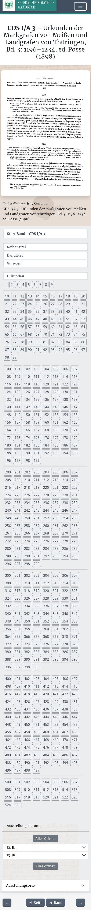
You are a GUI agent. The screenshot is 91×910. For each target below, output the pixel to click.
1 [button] (6, 284)
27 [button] (53, 303)
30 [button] (75, 303)
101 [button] (17, 369)
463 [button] (74, 732)
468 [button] (46, 739)
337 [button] (55, 606)
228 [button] (46, 495)
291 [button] (36, 556)
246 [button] (65, 510)
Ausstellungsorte (20, 885)
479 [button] (74, 747)
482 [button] (27, 755)
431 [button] (74, 701)
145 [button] (55, 407)
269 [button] (55, 533)
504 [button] (46, 782)
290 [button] (27, 556)
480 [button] (8, 755)
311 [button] (36, 583)
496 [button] (8, 770)
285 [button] (55, 548)
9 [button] (52, 284)
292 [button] (46, 556)
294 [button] (65, 556)
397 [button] (17, 667)
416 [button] (8, 694)
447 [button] (74, 717)
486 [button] (65, 755)
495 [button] (74, 762)
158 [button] (27, 422)
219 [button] (36, 487)
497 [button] (17, 770)
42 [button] (83, 311)
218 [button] (27, 487)
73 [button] (68, 334)
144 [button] (46, 407)
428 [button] (46, 701)
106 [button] (65, 369)
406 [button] (65, 678)
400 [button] (8, 678)
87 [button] (7, 349)
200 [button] (8, 472)
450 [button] (27, 724)
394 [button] (65, 659)
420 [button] (46, 694)
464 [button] (8, 739)
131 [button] (74, 391)
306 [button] (65, 575)
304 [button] (46, 575)
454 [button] (65, 724)
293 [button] (55, 556)
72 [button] (60, 334)
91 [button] (37, 349)
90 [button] (30, 349)
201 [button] (17, 472)
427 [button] (36, 701)
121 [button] (55, 384)
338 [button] (65, 606)
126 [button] (27, 391)
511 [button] (36, 789)
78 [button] (22, 342)
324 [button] (8, 598)
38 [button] (53, 311)
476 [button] (46, 747)
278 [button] (65, 541)
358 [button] (27, 629)
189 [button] (17, 453)
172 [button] (8, 437)
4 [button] (23, 284)
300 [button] (8, 575)
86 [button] (83, 342)
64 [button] (83, 326)
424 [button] (8, 701)
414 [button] (65, 686)
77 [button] (15, 342)
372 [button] (8, 644)
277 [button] (55, 541)
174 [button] (27, 437)
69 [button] (37, 334)
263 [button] (74, 525)
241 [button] (17, 510)
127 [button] (36, 391)
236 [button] (46, 502)
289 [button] (17, 556)
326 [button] (27, 598)
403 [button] (36, 678)
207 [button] (74, 472)
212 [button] (46, 479)
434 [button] (27, 709)
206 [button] (65, 472)
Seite (38, 902)
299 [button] (36, 563)
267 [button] (36, 533)
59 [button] (45, 326)
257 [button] (17, 525)
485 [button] (55, 755)
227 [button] (36, 495)
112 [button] (46, 376)
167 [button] (36, 430)
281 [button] (17, 548)
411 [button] (36, 686)
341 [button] (17, 613)
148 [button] (8, 414)
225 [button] (17, 495)
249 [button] (17, 518)
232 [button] (8, 502)
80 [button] (37, 342)
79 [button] (30, 342)
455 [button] (74, 724)
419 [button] (36, 694)
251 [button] (36, 518)
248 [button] (8, 518)
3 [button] (17, 284)
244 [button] (46, 510)
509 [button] (17, 789)
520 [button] (46, 797)
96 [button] (75, 349)
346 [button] (65, 613)
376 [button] (46, 644)
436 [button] (46, 709)
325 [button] (17, 598)
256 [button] (8, 525)
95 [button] (68, 349)
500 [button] (8, 782)
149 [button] (17, 414)
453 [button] (55, 724)
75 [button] (83, 334)
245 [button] (55, 510)
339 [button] (74, 606)
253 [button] (55, 518)
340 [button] (8, 613)
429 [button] (55, 701)
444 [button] (46, 717)
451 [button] (36, 724)
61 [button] (60, 326)
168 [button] (46, 430)
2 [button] (12, 284)
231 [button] (74, 495)
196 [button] (8, 460)
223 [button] (74, 487)
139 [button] (74, 399)
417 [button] (17, 694)
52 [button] (75, 319)
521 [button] (55, 797)
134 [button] (27, 399)
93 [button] (53, 349)
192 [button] (46, 453)
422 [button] (65, 694)
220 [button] (46, 487)
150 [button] (27, 414)
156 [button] (8, 422)
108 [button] (8, 376)
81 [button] (45, 342)
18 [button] (68, 296)
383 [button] (36, 651)
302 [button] (27, 575)
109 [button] (17, 376)
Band (58, 902)
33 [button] (15, 311)
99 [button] (15, 357)
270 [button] (65, 533)
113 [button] (55, 376)
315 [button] (74, 583)
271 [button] (74, 533)
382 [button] (27, 651)
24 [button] (30, 303)
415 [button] (74, 686)
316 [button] (8, 590)
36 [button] (37, 311)
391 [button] (36, 659)
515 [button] (74, 789)
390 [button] (27, 659)
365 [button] (17, 636)
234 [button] (27, 502)
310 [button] (27, 583)
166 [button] (27, 430)
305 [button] (55, 575)
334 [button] (27, 606)
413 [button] (55, 686)
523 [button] (74, 797)
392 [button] (46, 659)
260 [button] (46, 525)
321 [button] (55, 590)
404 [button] (46, 678)
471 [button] (74, 739)
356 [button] (8, 629)
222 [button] (65, 487)
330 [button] (65, 598)
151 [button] (36, 414)
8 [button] (46, 284)
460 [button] (46, 732)
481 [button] (17, 755)
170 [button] (65, 430)
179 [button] (74, 437)
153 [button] (55, 414)
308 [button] (8, 583)
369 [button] (55, 636)
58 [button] (37, 326)
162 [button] (65, 422)
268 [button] (46, 533)
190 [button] (27, 453)
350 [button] (27, 621)
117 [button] (17, 384)
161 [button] (55, 422)
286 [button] (65, 548)
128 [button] (46, 391)
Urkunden (15, 276)
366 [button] (27, 636)
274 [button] (27, 541)
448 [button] (8, 724)
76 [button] (7, 342)
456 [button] (8, 732)
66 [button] (15, 334)
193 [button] (55, 453)
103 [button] (36, 369)
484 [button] (46, 755)
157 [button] (17, 422)
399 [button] (36, 667)
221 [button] (55, 487)
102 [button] (27, 369)
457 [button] (17, 732)
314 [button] (65, 583)
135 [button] (36, 399)
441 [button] (17, 717)
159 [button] (36, 422)
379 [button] (74, 644)
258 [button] (27, 525)
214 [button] (65, 479)
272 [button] (8, 541)
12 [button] (22, 296)
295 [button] (74, 556)
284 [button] (46, 548)
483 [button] (36, 755)
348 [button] (8, 621)
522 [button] (65, 797)
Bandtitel (15, 255)
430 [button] (65, 701)
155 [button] (74, 414)
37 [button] (45, 311)
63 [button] (75, 326)
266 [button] (27, 533)
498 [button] (27, 770)
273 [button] (17, 541)
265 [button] (17, 533)
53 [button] (83, 319)
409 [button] (17, 686)
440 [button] (8, 717)
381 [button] (17, 651)
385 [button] (55, 651)
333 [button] (17, 606)
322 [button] (65, 590)
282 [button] (27, 548)
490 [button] (27, 762)
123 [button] (74, 384)
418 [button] (27, 694)
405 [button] (55, 678)
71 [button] (53, 334)
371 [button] (74, 636)
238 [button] (65, 502)
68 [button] (30, 334)
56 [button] (22, 326)
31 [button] (83, 303)
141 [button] (17, 407)
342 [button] (27, 613)
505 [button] (55, 782)
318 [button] (27, 590)
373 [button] (17, 644)
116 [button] (8, 384)
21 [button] (7, 303)
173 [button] (17, 437)
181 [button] (17, 445)
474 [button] (27, 747)
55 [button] (15, 326)
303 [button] (36, 575)
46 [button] (30, 319)
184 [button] (46, 445)
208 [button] (8, 479)
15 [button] (45, 296)
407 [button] (74, 678)
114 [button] (65, 376)
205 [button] (55, 472)
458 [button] (27, 732)
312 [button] (46, 583)
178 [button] (65, 437)
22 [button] (15, 303)
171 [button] (74, 430)
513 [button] (55, 789)
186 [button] (65, 445)
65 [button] (7, 334)
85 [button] (75, 342)
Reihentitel (16, 247)
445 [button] (55, 717)
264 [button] (8, 533)
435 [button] (36, 709)
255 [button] (74, 518)
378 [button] (65, 644)
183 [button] (36, 445)
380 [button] (8, 651)
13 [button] (30, 296)
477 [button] (55, 747)
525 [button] (17, 805)
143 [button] (36, 407)
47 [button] (37, 319)
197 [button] (17, 460)
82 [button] (53, 342)
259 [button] (36, 525)
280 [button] (8, 548)
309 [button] (17, 583)
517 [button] (17, 797)
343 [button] (36, 613)
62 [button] (68, 326)
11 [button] (15, 296)
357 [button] (17, 629)
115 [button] (74, 376)
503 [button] (36, 782)
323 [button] (74, 590)
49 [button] (53, 319)
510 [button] (27, 789)
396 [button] (8, 667)
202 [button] (27, 472)
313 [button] (55, 583)
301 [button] (17, 575)
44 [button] (15, 319)
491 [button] (36, 762)
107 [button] (74, 369)
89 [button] (22, 349)
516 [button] (8, 797)
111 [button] (36, 376)
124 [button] (8, 391)
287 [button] (74, 548)
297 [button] (17, 563)
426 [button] (27, 701)
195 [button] (74, 453)
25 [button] (37, 303)
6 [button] (35, 284)
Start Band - (26, 234)
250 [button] (27, 518)
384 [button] (46, 651)
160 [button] (46, 422)
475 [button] (36, 747)
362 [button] (65, 629)
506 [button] (65, 782)
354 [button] (65, 621)
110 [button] (27, 376)
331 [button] (74, 598)
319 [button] (36, 590)
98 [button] (7, 357)
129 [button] (55, 391)
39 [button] (60, 311)
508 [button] (8, 789)
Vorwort (14, 263)
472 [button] (8, 747)
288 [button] (8, 556)
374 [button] (27, 644)
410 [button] (27, 686)
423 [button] (74, 694)
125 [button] (17, 391)
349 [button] (17, 621)
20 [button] (83, 296)
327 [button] (36, 598)
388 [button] (8, 659)
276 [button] (46, 541)
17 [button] (60, 296)
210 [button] (27, 479)
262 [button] (65, 525)
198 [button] (27, 460)
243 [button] (36, 510)
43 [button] (7, 319)
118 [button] (27, 384)
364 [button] (8, 636)
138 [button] (65, 399)
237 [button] (55, 502)
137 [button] (55, 399)
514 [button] (65, 789)
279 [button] (74, 541)
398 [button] (27, 667)
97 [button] (83, 349)
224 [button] (8, 495)
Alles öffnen (45, 838)
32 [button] (7, 311)
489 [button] (17, 762)
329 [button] (55, 598)
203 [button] (36, 472)
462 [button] (65, 732)
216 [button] (8, 487)
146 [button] (65, 407)
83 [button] (60, 342)
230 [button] (65, 495)
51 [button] (68, 319)
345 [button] (55, 613)
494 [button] (65, 762)
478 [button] (65, 747)
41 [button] (75, 311)
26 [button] (45, 303)
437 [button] (55, 709)
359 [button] (36, 629)
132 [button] (8, 399)
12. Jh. (11, 847)
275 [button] (36, 541)
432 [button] (8, 709)
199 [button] (36, 460)
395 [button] (74, 659)
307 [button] (74, 575)
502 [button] (27, 782)
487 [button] (74, 755)
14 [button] (37, 296)
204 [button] (46, 472)
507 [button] (74, 782)
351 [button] (36, 621)
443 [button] (36, 717)
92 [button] (45, 349)
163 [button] (74, 422)
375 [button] (36, 644)
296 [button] (8, 563)
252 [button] (46, 518)
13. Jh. (11, 855)
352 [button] (46, 621)
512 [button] (46, 789)
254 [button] (65, 518)
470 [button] (65, 739)
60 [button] (53, 326)
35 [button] (30, 311)
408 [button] (8, 686)
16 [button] (53, 296)
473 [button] (17, 747)
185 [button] (55, 445)
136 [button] (46, 399)
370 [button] (65, 636)
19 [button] (75, 296)
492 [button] (46, 762)
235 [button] (36, 502)
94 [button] (60, 349)
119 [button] (36, 384)
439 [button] (74, 709)
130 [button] (65, 391)
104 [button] (46, 369)
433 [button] (17, 709)
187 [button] (74, 445)
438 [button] (65, 709)
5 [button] (29, 284)
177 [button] (55, 437)
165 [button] (17, 430)
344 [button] (46, 613)
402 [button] (27, 678)
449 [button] (17, 724)
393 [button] (55, 659)
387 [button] (74, 651)
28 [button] (60, 303)
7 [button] (40, 284)
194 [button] (65, 453)
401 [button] (17, 678)
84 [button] (68, 342)
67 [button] (22, 334)
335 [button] (36, 606)
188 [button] (8, 453)
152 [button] (46, 414)
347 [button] (74, 613)
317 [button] (17, 590)
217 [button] (17, 487)
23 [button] (22, 303)
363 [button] (74, 629)
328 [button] (46, 598)
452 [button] (46, 724)
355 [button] (74, 621)
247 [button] (74, 510)
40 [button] (68, 311)
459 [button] (36, 732)
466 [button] (27, 739)
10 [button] (7, 296)
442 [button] (27, 717)
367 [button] (36, 636)
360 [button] (46, 629)
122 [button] (65, 384)
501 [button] (17, 782)
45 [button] (22, 319)
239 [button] (74, 502)
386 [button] (65, 651)
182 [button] (27, 445)
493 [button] (55, 762)
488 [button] (8, 762)
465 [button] (17, 739)
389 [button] (17, 659)
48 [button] (45, 319)
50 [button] (60, 319)
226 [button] (27, 495)
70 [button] (45, 334)
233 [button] (17, 502)
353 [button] (55, 621)
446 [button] (65, 717)
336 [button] (46, 606)
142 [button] (27, 407)
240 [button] (8, 510)
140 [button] (8, 407)
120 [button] (46, 384)
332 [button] (8, 606)
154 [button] (65, 414)
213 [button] (55, 479)
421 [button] (55, 694)
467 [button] (36, 739)
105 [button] (55, 369)
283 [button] (36, 548)
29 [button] (68, 303)
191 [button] (36, 453)
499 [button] (36, 770)
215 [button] (74, 479)
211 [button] (36, 479)
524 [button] (8, 805)
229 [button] (55, 495)
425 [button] (17, 701)
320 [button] (46, 590)
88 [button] (15, 349)
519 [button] (36, 797)
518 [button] (27, 797)
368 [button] (46, 636)
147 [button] (74, 407)
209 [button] (17, 479)
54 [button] (7, 326)
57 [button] (30, 326)
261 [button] (55, 525)
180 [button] (8, 445)
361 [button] (55, 629)
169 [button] (55, 430)
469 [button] (55, 739)
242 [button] (27, 510)
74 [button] (75, 334)
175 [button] (36, 437)
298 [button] (27, 563)
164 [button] (8, 430)
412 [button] (46, 686)
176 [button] (46, 437)
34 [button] (22, 311)
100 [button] (8, 369)
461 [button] (55, 732)
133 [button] (17, 399)
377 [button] (55, 644)
